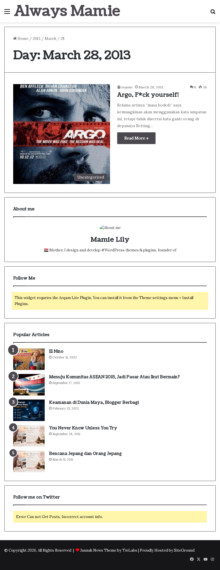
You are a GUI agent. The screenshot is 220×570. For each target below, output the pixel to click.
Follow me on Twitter (36, 497)
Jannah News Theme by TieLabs (108, 550)
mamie (127, 87)
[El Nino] (29, 359)
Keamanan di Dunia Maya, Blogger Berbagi (94, 402)
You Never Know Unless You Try (83, 428)
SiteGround (184, 550)
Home (22, 38)
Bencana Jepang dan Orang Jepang (85, 453)
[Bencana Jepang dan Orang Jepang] (29, 461)
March (50, 38)
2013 (36, 38)
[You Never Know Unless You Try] (29, 436)
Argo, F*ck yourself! (148, 95)
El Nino (56, 351)
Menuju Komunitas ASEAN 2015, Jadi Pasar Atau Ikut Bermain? (114, 377)
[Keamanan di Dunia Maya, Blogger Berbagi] (29, 410)
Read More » (136, 138)
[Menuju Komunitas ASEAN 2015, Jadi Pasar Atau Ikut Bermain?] (29, 384)
